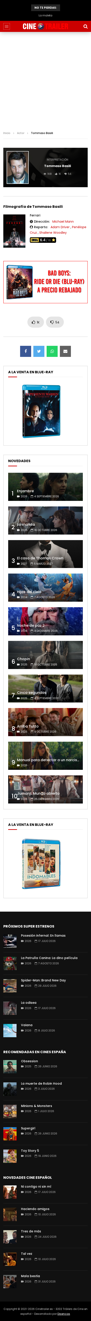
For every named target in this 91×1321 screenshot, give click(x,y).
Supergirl (28, 1128)
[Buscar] (85, 26)
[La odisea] (10, 1008)
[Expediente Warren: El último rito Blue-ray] (41, 438)
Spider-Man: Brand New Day (43, 980)
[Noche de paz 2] (45, 621)
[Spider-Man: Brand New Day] (10, 985)
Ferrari (35, 215)
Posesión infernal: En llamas (43, 935)
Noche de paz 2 (31, 625)
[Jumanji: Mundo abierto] (45, 789)
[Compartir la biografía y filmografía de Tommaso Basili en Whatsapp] (52, 351)
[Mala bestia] (10, 1281)
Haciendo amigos (35, 1209)
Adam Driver (60, 227)
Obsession (29, 1061)
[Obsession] (10, 1066)
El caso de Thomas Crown (45, 15)
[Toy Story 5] (10, 1156)
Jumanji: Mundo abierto (38, 793)
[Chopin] (45, 655)
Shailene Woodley (53, 232)
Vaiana (26, 1025)
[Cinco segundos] (45, 689)
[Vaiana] (10, 1030)
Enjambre (25, 491)
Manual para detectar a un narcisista (50, 760)
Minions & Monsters (36, 1106)
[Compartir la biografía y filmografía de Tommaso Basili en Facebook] (25, 351)
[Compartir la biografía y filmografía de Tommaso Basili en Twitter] (38, 351)
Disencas (63, 1314)
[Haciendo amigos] (10, 1214)
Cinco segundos (31, 692)
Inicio (6, 133)
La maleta (26, 524)
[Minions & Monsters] (10, 1111)
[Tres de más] (10, 1236)
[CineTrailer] (45, 26)
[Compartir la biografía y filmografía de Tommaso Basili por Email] (65, 351)
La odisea (28, 1002)
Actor (20, 133)
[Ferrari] (14, 231)
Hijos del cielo (29, 591)
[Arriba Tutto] (45, 722)
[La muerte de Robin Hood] (10, 1089)
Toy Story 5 (30, 1150)
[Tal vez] (10, 1259)
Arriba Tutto (28, 726)
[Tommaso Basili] (17, 167)
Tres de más (31, 1231)
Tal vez (26, 1253)
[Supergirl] (10, 1133)
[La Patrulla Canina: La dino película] (10, 963)
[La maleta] (45, 520)
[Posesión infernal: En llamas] (10, 941)
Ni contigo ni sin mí (36, 1186)
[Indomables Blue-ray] (41, 890)
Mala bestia (30, 1276)
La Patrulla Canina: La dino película (49, 958)
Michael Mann (63, 221)
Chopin (23, 658)
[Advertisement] (45, 79)
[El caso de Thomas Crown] (45, 554)
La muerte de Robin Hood (41, 1083)
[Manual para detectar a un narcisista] (45, 756)
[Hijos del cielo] (45, 588)
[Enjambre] (45, 487)
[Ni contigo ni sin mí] (10, 1192)
